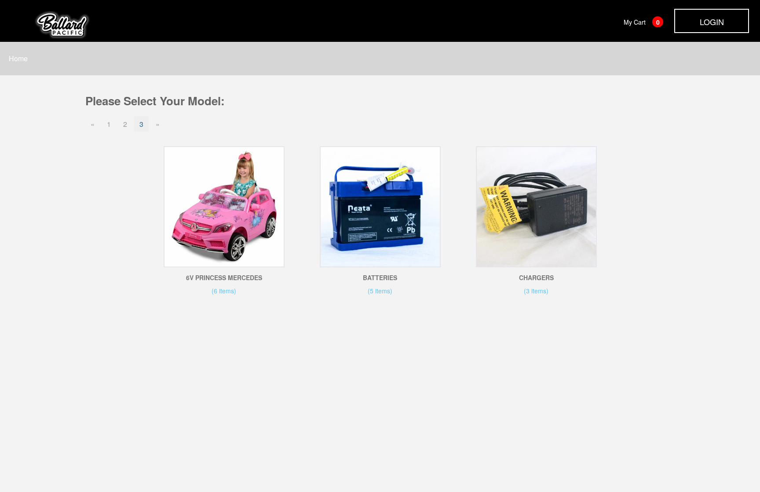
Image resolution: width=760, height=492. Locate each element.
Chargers (536, 277)
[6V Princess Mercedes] (224, 206)
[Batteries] (380, 206)
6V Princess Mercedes (224, 277)
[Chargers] (536, 206)
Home (18, 58)
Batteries (380, 277)
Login (712, 21)
